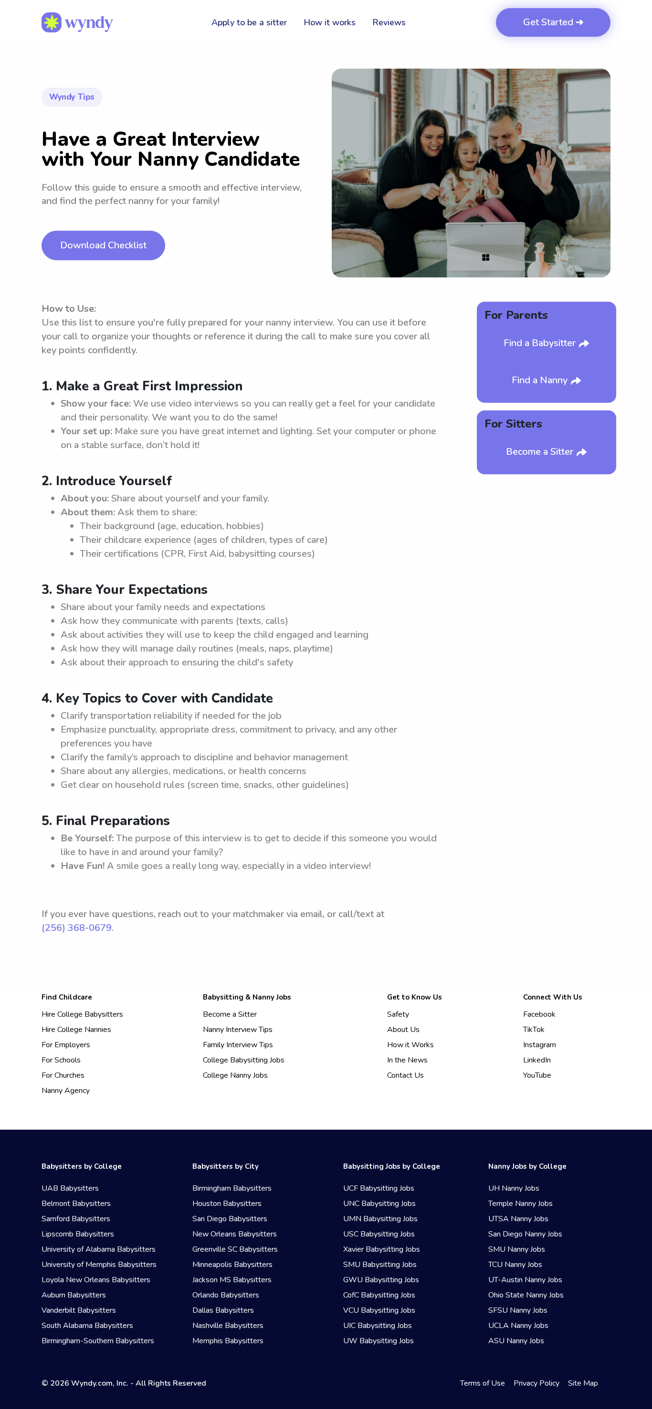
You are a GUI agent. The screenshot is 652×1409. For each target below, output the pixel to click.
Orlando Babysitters (225, 1295)
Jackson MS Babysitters (232, 1280)
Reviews (389, 22)
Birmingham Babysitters (232, 1188)
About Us (403, 1029)
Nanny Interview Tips (238, 1029)
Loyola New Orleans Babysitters (96, 1280)
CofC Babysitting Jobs (379, 1295)
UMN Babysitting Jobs (380, 1219)
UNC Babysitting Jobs (379, 1203)
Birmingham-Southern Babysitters (98, 1341)
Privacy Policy (536, 1383)
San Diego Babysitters (229, 1219)
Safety (398, 1014)
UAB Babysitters (70, 1188)
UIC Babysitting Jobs (377, 1325)
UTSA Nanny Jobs (518, 1219)
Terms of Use (482, 1383)
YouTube (537, 1075)
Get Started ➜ (553, 22)
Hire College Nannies (76, 1029)
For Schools (61, 1060)
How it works (330, 22)
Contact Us (405, 1075)
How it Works (410, 1045)
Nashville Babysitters (227, 1325)
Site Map (583, 1383)
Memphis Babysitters (227, 1341)
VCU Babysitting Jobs (379, 1310)
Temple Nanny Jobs (520, 1203)
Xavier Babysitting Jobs (381, 1249)
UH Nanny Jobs (513, 1188)
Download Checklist (103, 245)
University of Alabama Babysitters (99, 1249)
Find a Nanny (541, 380)
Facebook (539, 1014)
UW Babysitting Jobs (378, 1341)
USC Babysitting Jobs (379, 1234)
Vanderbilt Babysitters (79, 1310)
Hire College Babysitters (82, 1014)
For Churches (63, 1075)
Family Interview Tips (238, 1045)
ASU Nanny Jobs (516, 1341)
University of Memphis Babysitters (99, 1264)
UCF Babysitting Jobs (378, 1188)
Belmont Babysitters (76, 1203)
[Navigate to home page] (77, 22)
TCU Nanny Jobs (515, 1264)
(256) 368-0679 (77, 927)
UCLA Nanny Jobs (518, 1325)
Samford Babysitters (76, 1219)
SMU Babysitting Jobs (380, 1264)
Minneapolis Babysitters (232, 1264)
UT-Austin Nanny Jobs (525, 1280)
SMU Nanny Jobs (516, 1249)
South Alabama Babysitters (87, 1325)
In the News (407, 1060)
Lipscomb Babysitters (78, 1234)
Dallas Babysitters (223, 1310)
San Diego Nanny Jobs (525, 1234)
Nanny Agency (66, 1090)
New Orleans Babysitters (234, 1234)
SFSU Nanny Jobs (517, 1310)
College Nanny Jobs (235, 1075)
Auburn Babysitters (74, 1295)
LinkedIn (537, 1060)
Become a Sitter (541, 451)
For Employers (66, 1045)
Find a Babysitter (541, 343)
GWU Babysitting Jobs (381, 1280)
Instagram (539, 1045)
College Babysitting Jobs (243, 1060)
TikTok (534, 1029)
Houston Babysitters (227, 1203)
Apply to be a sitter (249, 22)
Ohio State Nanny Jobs (526, 1295)
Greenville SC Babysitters (235, 1249)
